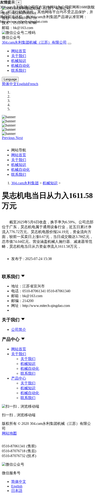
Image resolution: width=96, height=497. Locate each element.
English (22, 84)
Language (10, 79)
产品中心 (18, 378)
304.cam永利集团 (25, 183)
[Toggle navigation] (69, 43)
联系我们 (18, 70)
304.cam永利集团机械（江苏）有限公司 (34, 42)
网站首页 (18, 51)
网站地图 (9, 433)
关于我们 (18, 56)
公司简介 (18, 329)
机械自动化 (20, 66)
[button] (9, 138)
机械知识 (18, 61)
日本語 (16, 491)
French (33, 84)
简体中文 (9, 84)
